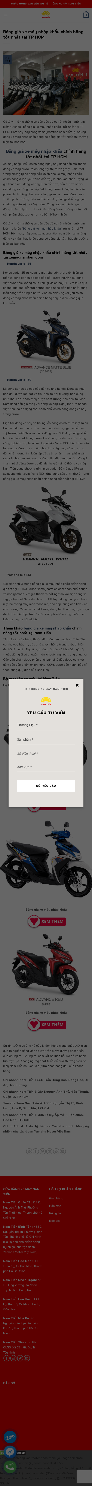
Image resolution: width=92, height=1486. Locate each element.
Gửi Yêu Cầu (46, 786)
